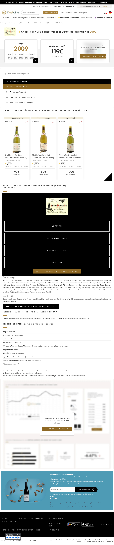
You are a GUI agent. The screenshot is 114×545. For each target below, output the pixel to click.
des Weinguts (18, 92)
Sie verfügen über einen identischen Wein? (57, 271)
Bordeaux (92, 2)
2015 (26, 58)
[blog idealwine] (111, 524)
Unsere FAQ (54, 530)
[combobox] (106, 6)
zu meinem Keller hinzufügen (21, 102)
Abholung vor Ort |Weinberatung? (53, 6)
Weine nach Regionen (20, 17)
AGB (34, 541)
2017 (15, 58)
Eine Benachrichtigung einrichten (23, 97)
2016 (21, 58)
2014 (32, 58)
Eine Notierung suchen (12, 23)
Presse (37, 530)
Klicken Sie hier (47, 6)
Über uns (39, 519)
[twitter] (101, 524)
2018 (10, 58)
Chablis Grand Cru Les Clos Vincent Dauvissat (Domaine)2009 (67, 318)
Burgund (83, 2)
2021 (21, 54)
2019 (32, 54)
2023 (10, 54)
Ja (52, 499)
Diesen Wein (18, 81)
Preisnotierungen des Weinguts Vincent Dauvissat (30, 306)
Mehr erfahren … (37, 360)
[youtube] (106, 524)
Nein (57, 499)
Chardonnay (16, 342)
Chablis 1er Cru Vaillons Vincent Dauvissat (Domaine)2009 (23, 318)
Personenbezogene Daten (45, 541)
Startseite (2, 23)
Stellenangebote (26, 519)
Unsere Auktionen (37, 17)
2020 (26, 54)
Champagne (102, 2)
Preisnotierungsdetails (94, 56)
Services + (50, 17)
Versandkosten (8, 530)
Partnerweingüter (25, 530)
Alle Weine (5, 17)
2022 (15, 54)
